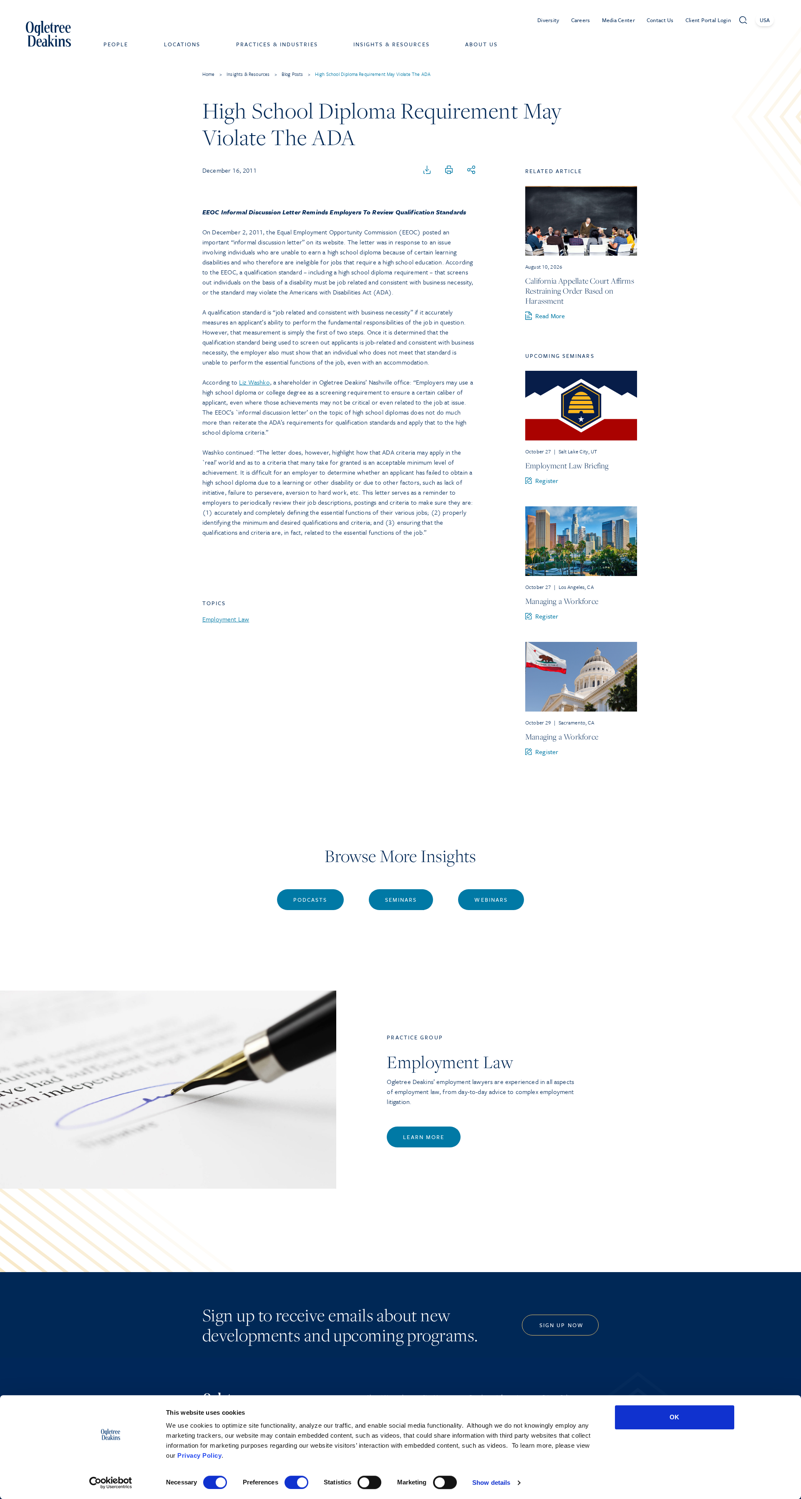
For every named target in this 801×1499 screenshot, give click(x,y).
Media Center (618, 20)
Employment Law (225, 619)
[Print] (449, 170)
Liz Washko (254, 382)
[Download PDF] (427, 170)
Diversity (548, 20)
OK (674, 1417)
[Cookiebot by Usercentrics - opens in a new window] (110, 1482)
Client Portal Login (708, 20)
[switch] (296, 1482)
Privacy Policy (199, 1455)
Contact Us (660, 20)
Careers (580, 20)
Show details (491, 1482)
